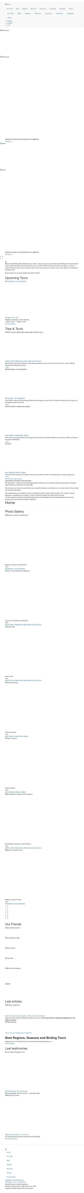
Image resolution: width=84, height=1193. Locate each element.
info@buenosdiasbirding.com (14, 1180)
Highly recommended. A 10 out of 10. (17, 1134)
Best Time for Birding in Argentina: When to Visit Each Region (25, 1016)
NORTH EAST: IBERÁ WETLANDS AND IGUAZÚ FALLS (23, 361)
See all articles (10, 1043)
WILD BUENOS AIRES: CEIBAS (15, 472)
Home (9, 1152)
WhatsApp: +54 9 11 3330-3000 (15, 1182)
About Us (33, 9)
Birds (17, 9)
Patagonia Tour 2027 (12, 317)
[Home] (8, 4)
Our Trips (10, 9)
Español (9, 23)
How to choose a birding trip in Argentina (18, 1033)
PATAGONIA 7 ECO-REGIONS (15, 398)
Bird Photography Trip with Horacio (16, 1091)
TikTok (71, 9)
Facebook (53, 9)
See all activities (10, 324)
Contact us (43, 9)
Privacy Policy (11, 1177)
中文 (8, 25)
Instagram (62, 9)
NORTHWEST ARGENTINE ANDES (16, 435)
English (9, 21)
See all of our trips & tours (13, 479)
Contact (9, 1173)
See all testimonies (11, 1139)
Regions (24, 9)
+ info (7, 367)
